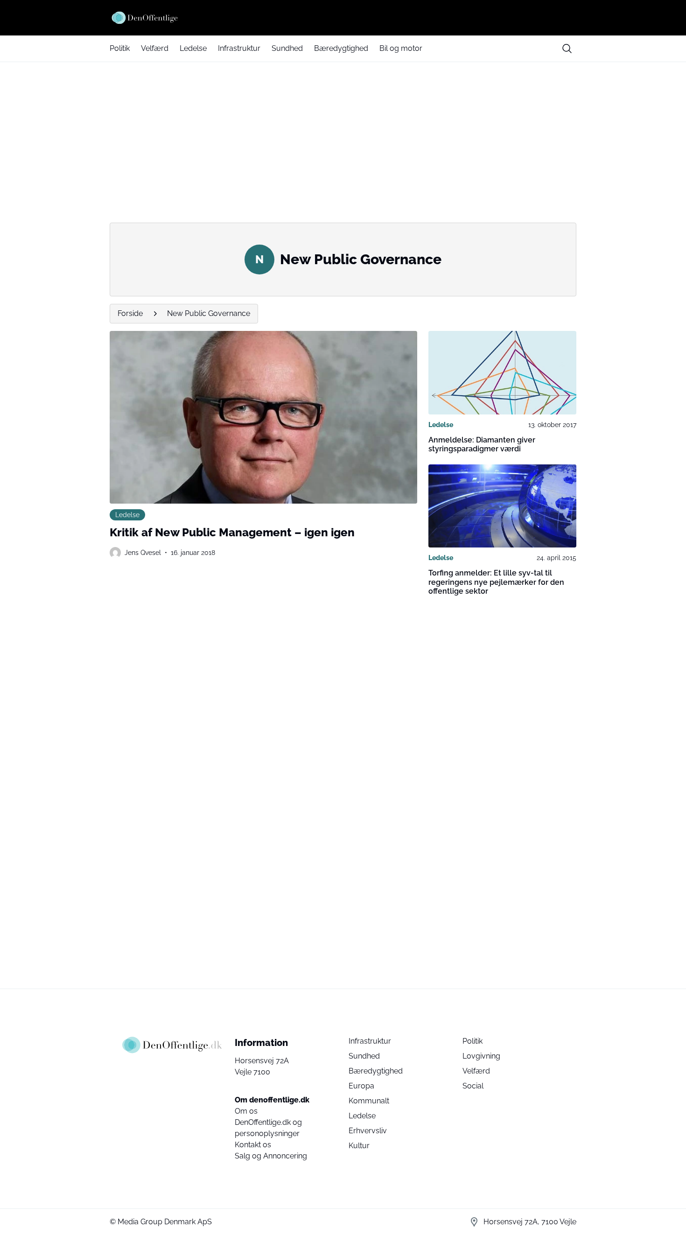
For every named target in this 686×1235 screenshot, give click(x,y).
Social (472, 1085)
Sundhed (287, 48)
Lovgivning (481, 1056)
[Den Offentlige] (343, 17)
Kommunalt (369, 1100)
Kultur (359, 1145)
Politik (120, 48)
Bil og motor (400, 48)
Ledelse (193, 48)
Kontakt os (253, 1144)
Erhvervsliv (368, 1130)
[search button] (567, 48)
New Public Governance (208, 313)
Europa (361, 1085)
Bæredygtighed (341, 48)
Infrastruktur (239, 48)
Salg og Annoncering (271, 1155)
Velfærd (154, 48)
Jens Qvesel (143, 552)
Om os (246, 1111)
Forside (130, 313)
